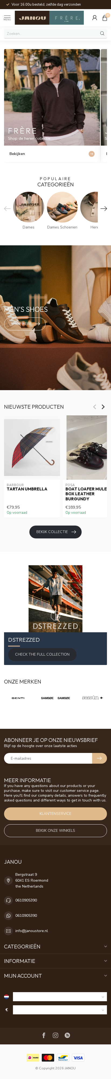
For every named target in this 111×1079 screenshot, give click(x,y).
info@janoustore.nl (31, 930)
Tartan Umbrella (27, 489)
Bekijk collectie (52, 531)
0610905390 (26, 900)
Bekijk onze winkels (55, 830)
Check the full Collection (42, 654)
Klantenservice (55, 813)
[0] (105, 17)
